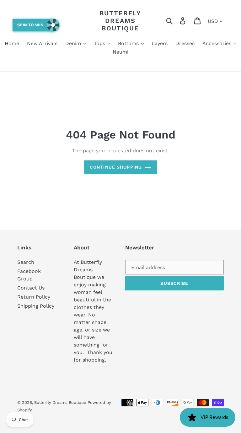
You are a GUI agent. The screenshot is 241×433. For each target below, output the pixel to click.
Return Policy (33, 297)
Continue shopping (116, 167)
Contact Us (31, 288)
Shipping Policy (35, 306)
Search (25, 262)
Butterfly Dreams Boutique (120, 20)
